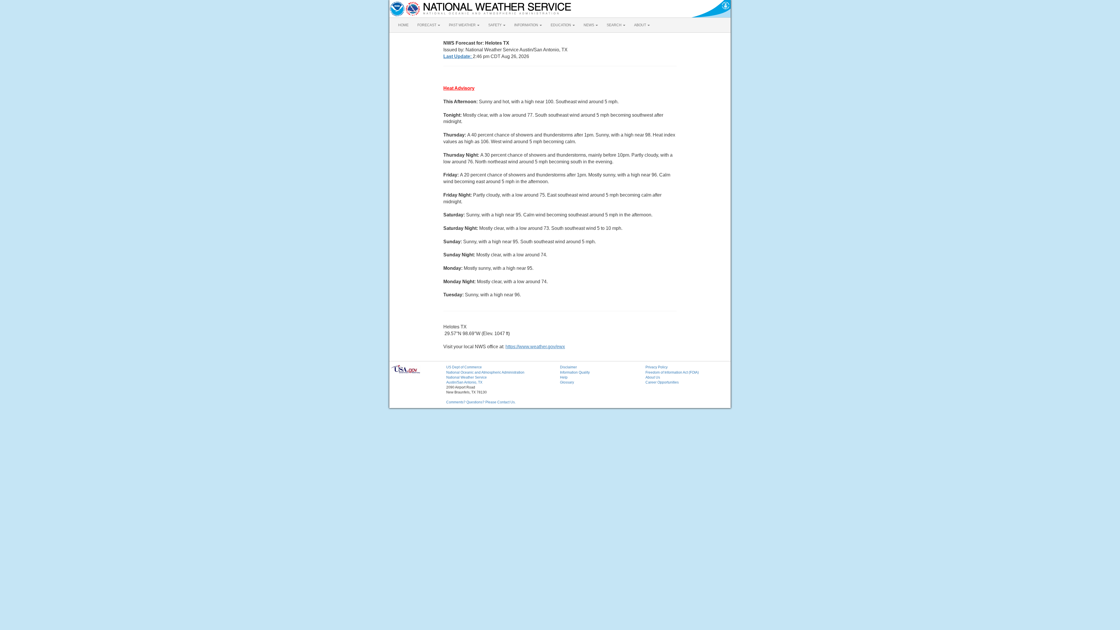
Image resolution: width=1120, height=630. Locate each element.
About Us (652, 377)
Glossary (567, 382)
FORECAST (427, 25)
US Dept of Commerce (464, 367)
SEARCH (614, 25)
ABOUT (640, 25)
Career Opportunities (662, 382)
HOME (403, 25)
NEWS (589, 25)
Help (564, 377)
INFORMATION (526, 25)
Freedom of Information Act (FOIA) (672, 372)
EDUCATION (561, 25)
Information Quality (575, 372)
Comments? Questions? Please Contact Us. (481, 402)
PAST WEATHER (463, 25)
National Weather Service (466, 377)
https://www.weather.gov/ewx (535, 346)
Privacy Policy (656, 367)
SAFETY (495, 25)
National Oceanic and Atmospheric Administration (485, 372)
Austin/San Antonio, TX (464, 382)
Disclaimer (568, 367)
